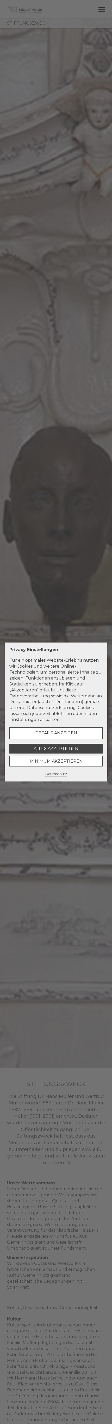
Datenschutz (56, 774)
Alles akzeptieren (56, 748)
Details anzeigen (56, 733)
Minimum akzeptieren (56, 761)
